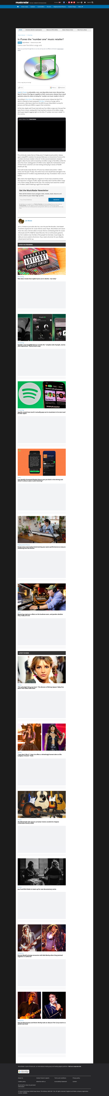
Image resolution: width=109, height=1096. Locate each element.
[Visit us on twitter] (67, 2)
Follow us (54, 87)
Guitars (33, 7)
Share (21, 87)
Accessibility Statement (60, 1081)
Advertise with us (41, 1081)
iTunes (24, 92)
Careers (75, 1081)
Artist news (24, 7)
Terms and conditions (60, 1078)
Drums (49, 7)
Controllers (41, 7)
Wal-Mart (42, 101)
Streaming (29, 35)
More (80, 7)
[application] (42, 134)
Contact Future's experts (42, 1078)
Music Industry (21, 35)
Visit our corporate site (74, 1066)
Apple (19, 92)
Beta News (29, 99)
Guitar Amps (72, 7)
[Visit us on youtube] (72, 2)
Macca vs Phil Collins (52, 30)
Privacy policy (76, 1078)
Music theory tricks (67, 30)
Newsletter (62, 87)
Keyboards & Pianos (60, 7)
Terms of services (38, 204)
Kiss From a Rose (82, 30)
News (19, 42)
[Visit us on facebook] (64, 2)
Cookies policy (22, 1081)
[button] (90, 2)
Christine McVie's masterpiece (34, 30)
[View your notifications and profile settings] (84, 2)
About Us (20, 1078)
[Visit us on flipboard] (74, 2)
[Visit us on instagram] (69, 2)
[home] (18, 6)
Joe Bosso (26, 42)
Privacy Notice (22, 205)
